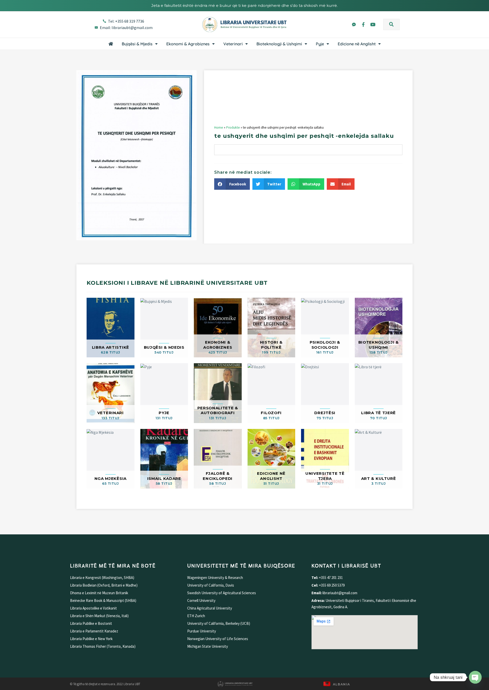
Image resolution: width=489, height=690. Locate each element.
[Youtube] (373, 24)
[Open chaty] (475, 677)
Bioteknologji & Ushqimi (279, 43)
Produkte (233, 127)
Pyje (320, 43)
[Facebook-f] (363, 24)
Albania (341, 684)
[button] (391, 24)
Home (218, 127)
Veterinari (233, 43)
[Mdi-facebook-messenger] (354, 24)
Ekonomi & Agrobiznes (188, 43)
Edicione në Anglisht (357, 43)
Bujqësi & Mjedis (137, 43)
